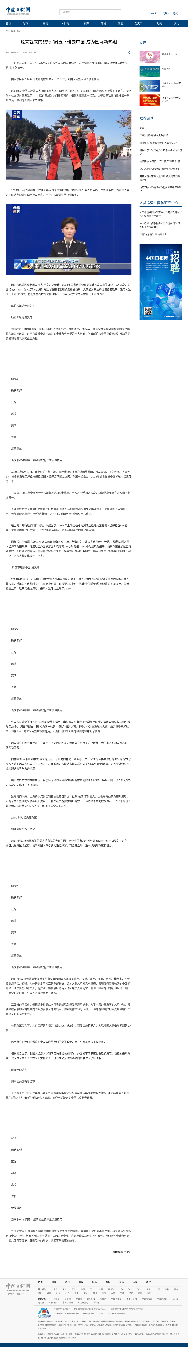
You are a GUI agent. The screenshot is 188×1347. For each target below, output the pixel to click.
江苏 (130, 1289)
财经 (81, 1282)
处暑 (142, 128)
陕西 (131, 1293)
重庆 (86, 1293)
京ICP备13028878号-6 (116, 1314)
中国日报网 (10, 31)
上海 (121, 1289)
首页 (8, 23)
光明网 (41, 1302)
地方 (159, 23)
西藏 (122, 1293)
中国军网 (53, 1302)
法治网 (96, 1302)
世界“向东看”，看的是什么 (153, 234)
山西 (83, 1289)
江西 (158, 1289)
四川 (95, 1293)
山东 (167, 1289)
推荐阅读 (147, 118)
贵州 (104, 1293)
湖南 (49, 1293)
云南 (113, 1293)
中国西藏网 (162, 1299)
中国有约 (166, 69)
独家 (135, 1282)
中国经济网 (131, 1299)
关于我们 (10, 1294)
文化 (176, 23)
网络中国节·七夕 (169, 54)
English (155, 13)
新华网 (67, 1299)
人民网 (56, 1299)
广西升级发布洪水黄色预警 (154, 135)
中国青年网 (116, 1299)
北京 (55, 1289)
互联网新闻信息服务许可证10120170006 (90, 1309)
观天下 (138, 23)
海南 (76, 1293)
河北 (74, 1289)
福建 (148, 1289)
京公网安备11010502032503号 (66, 1314)
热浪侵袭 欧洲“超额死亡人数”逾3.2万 (159, 143)
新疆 (140, 1293)
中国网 (79, 1299)
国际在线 (91, 1299)
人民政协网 (83, 1302)
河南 (176, 1289)
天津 (64, 1289)
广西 (67, 1293)
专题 (143, 43)
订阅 (175, 13)
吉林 (101, 1289)
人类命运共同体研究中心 (159, 203)
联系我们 (20, 1294)
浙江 (139, 1289)
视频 (86, 23)
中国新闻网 (67, 1302)
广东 (58, 1293)
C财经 (65, 23)
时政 (25, 23)
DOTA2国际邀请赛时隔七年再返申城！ (160, 169)
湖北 (40, 1293)
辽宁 (92, 1289)
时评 (54, 1282)
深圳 (149, 1293)
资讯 (45, 23)
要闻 (18, 31)
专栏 (103, 23)
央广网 (175, 1299)
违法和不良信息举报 (62, 1309)
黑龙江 (111, 1289)
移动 (166, 13)
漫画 (120, 23)
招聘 (148, 1282)
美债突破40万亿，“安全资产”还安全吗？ (160, 161)
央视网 (103, 1299)
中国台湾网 (147, 1299)
